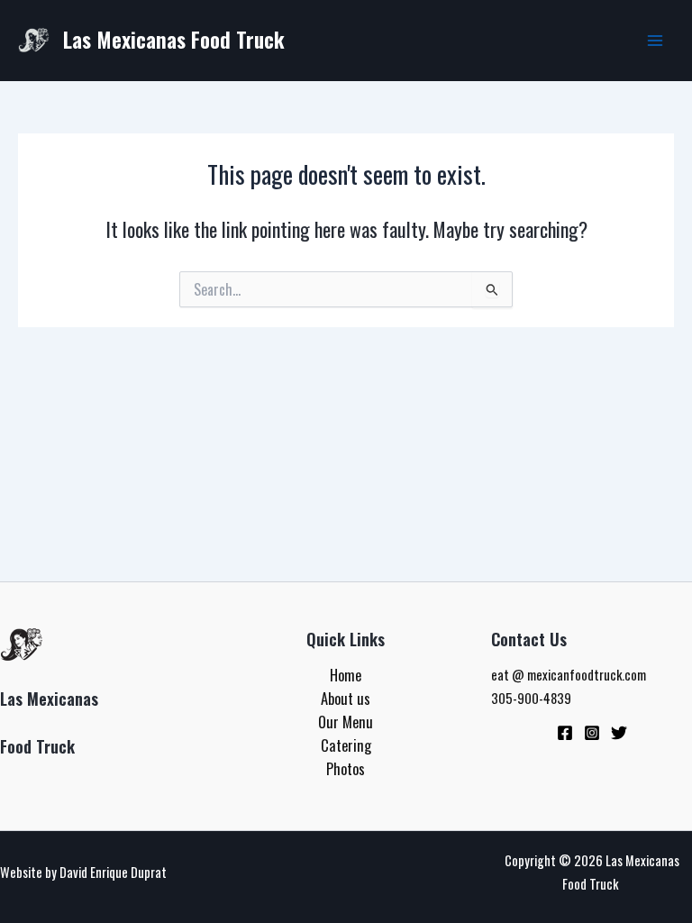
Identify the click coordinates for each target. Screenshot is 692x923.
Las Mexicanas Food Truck (174, 39)
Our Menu (345, 721)
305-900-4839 (531, 698)
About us (345, 698)
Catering (346, 745)
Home (345, 674)
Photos (345, 768)
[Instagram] (592, 733)
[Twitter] (619, 733)
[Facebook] (565, 733)
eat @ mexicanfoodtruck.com (568, 674)
